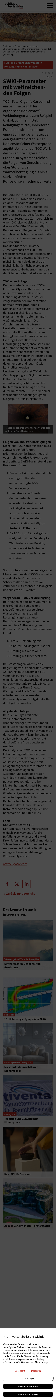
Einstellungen (28, 1378)
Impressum (36, 1370)
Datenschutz (21, 1370)
